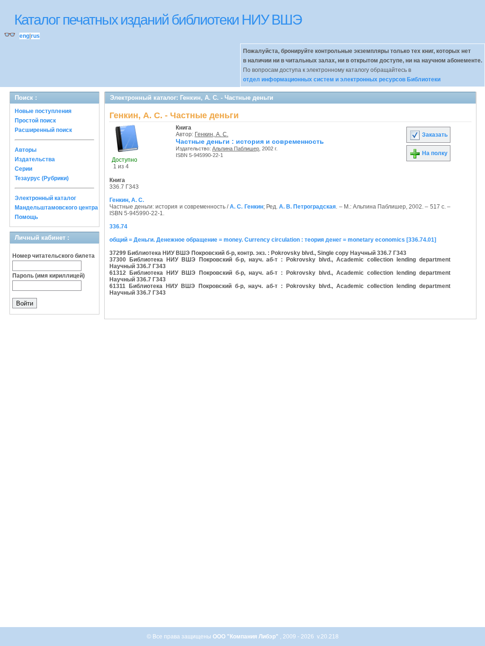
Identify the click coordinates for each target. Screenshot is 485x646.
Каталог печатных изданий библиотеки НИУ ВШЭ (158, 19)
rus (35, 36)
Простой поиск (35, 120)
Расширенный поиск (43, 130)
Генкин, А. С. (211, 134)
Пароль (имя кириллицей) (48, 275)
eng (24, 36)
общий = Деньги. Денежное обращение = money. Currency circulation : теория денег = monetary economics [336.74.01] (272, 239)
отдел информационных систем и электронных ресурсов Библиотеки (341, 79)
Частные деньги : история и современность (250, 141)
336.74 (118, 226)
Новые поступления (43, 111)
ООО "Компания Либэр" (246, 636)
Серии (23, 169)
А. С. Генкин (246, 206)
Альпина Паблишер (235, 148)
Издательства (35, 159)
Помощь (26, 217)
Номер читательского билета (53, 256)
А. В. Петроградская (307, 206)
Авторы (25, 150)
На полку (434, 153)
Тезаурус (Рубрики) (42, 178)
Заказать (434, 134)
